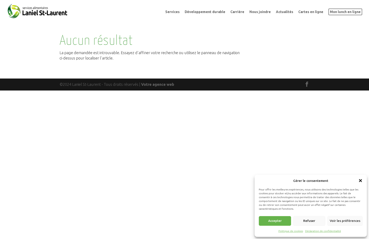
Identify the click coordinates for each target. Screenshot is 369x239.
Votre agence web (157, 84)
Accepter (275, 221)
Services (172, 12)
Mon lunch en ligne (345, 12)
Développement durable (205, 12)
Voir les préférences (345, 221)
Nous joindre (260, 12)
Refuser (309, 221)
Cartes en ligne (310, 12)
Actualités (284, 12)
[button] (360, 180)
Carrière (237, 12)
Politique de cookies (290, 231)
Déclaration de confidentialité (323, 231)
